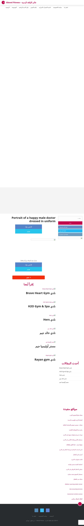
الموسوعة (14, 7)
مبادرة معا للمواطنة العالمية (75, 430)
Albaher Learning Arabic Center (73, 484)
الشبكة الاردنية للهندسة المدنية (75, 420)
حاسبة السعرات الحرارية (45, 7)
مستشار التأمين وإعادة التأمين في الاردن (72, 440)
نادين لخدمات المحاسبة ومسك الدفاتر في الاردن (70, 449)
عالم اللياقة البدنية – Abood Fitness (21, 2)
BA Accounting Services (76, 489)
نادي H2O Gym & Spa (65, 371)
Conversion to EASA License (74, 494)
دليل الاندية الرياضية (23, 7)
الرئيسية (8, 7)
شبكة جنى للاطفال (77, 479)
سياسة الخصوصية (57, 7)
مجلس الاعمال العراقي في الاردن (74, 469)
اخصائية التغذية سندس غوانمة (75, 464)
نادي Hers (62, 375)
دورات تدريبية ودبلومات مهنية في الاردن (72, 435)
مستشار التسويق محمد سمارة (75, 474)
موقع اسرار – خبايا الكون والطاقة (74, 444)
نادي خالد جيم (63, 379)
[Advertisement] (42, 200)
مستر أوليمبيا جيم (63, 382)
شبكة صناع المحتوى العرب (76, 415)
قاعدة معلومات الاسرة (77, 459)
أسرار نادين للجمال (77, 454)
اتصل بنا (66, 7)
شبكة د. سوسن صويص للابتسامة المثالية (72, 425)
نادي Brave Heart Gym (65, 368)
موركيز (27, 520)
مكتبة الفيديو (34, 7)
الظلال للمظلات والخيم (77, 499)
